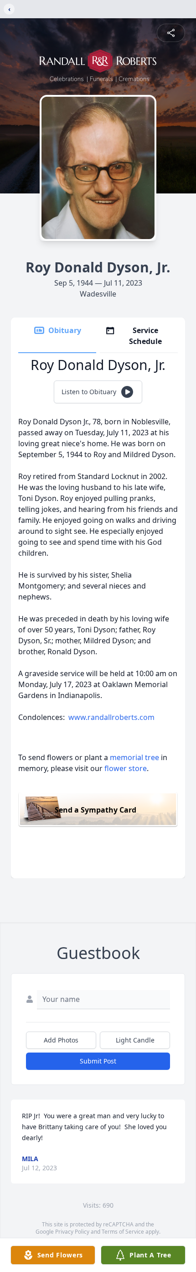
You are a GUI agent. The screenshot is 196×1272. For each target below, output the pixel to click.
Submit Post (98, 1061)
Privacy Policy (72, 1232)
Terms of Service (123, 1232)
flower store (125, 768)
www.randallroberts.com (111, 717)
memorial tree (134, 757)
